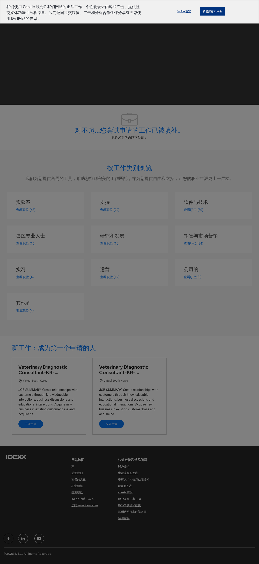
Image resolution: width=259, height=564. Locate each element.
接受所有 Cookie (212, 11)
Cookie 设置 (184, 11)
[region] (129, 11)
